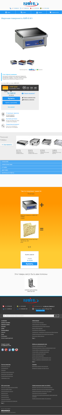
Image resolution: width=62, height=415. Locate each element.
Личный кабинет (5, 330)
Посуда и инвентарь (5, 364)
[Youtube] (16, 349)
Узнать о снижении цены (29, 97)
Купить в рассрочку (11, 102)
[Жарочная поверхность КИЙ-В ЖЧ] (31, 38)
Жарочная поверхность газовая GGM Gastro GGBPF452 (32, 152)
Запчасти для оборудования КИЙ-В (9, 387)
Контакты (3, 326)
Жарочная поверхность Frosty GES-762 (56, 152)
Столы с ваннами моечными (39, 354)
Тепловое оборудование (38, 322)
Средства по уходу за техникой (39, 393)
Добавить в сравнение (29, 99)
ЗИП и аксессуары (5, 385)
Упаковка (34, 364)
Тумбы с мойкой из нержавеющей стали (41, 359)
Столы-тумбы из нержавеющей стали (40, 350)
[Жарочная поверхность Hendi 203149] (45, 142)
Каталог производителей (7, 338)
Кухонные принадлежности (7, 372)
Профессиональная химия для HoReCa (41, 385)
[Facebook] (9, 349)
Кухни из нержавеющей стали (39, 346)
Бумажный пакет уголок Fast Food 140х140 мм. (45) (29, 240)
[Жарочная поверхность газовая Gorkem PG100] (21, 142)
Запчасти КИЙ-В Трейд (6, 389)
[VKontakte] (2, 349)
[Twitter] (13, 349)
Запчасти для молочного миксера (9, 401)
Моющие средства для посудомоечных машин (43, 389)
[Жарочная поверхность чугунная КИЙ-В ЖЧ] (30, 62)
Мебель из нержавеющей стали (39, 344)
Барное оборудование (37, 328)
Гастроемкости (4, 368)
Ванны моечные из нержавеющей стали (41, 357)
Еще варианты (8, 144)
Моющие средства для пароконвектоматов (42, 387)
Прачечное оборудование (38, 336)
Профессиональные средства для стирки (41, 391)
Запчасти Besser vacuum (7, 391)
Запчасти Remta (5, 397)
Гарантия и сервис (5, 324)
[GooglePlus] (6, 349)
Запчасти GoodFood (5, 399)
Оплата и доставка (5, 322)
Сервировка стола (5, 378)
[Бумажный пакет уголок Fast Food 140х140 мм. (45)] (30, 229)
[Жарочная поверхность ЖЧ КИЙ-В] (22, 62)
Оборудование (35, 320)
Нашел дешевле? (29, 93)
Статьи (2, 328)
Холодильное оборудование (38, 330)
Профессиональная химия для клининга (41, 398)
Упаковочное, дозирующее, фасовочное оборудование (45, 332)
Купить (29, 263)
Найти (56, 315)
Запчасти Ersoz (4, 395)
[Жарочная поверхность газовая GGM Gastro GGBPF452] (33, 142)
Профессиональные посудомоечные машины (43, 334)
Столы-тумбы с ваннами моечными (40, 352)
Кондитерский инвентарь (7, 376)
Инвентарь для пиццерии (7, 374)
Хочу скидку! (11, 107)
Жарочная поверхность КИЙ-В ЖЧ (29, 215)
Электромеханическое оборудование (41, 326)
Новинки (3, 332)
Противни (3, 370)
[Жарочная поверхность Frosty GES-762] (57, 142)
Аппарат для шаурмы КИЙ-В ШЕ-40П (31, 290)
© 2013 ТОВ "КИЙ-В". (6, 408)
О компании (4, 320)
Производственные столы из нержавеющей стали (43, 348)
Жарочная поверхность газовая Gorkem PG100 (20, 152)
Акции (2, 334)
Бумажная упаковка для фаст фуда (40, 368)
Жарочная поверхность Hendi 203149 (44, 152)
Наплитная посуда (5, 366)
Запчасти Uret (4, 393)
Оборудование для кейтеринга (39, 324)
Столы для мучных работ (38, 355)
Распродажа (4, 336)
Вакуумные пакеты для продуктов (40, 366)
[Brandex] (31, 410)
